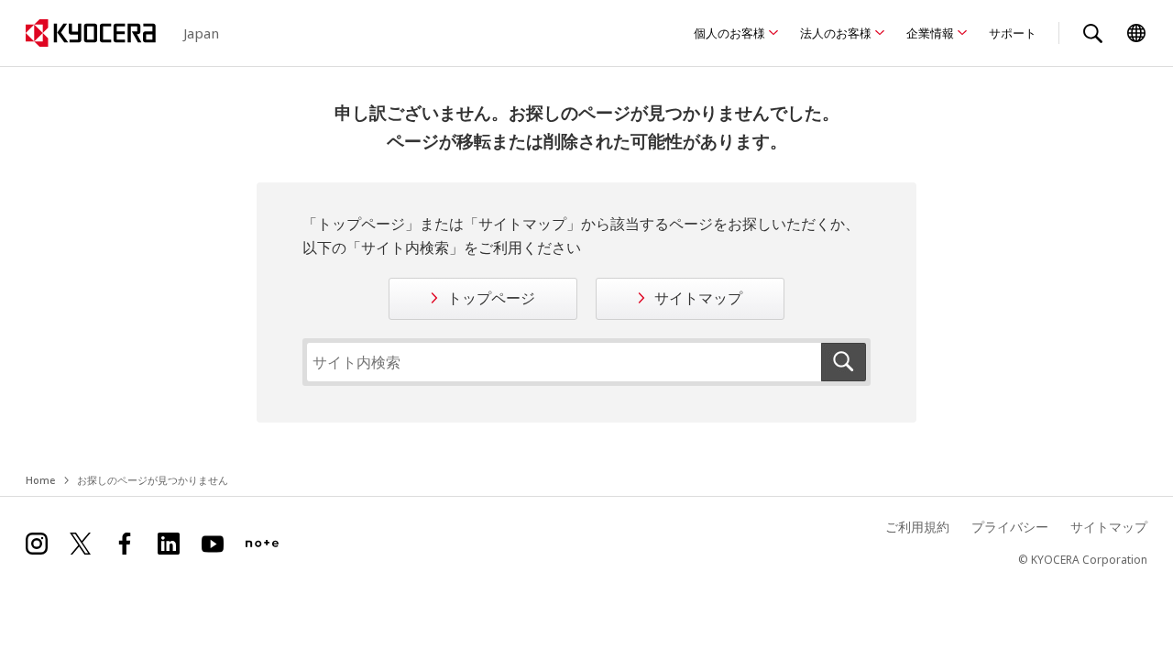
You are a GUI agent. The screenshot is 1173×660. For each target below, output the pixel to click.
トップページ (491, 298)
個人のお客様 (729, 33)
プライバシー (1009, 526)
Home (40, 480)
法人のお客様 (836, 33)
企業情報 (930, 33)
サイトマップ (698, 298)
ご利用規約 (917, 526)
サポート (1012, 33)
